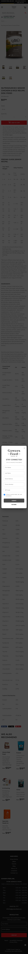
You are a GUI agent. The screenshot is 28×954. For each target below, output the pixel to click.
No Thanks (14, 504)
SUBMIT (14, 500)
